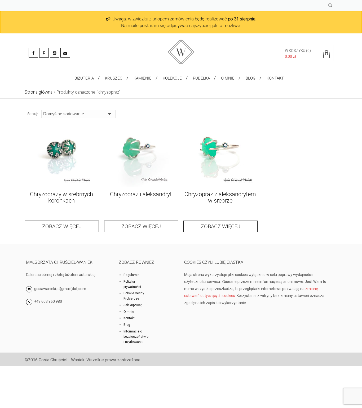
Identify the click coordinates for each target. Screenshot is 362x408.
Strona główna (38, 92)
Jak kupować (132, 305)
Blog (126, 325)
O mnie (128, 312)
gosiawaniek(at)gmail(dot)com (59, 289)
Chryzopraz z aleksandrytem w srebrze (220, 197)
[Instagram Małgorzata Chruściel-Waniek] (54, 53)
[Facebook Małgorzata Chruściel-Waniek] (33, 53)
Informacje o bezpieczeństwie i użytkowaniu (135, 337)
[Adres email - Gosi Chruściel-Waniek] (65, 53)
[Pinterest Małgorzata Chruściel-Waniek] (44, 53)
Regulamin (131, 275)
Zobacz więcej (62, 226)
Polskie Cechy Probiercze (133, 295)
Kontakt (129, 318)
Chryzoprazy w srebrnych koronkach (61, 197)
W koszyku (295, 51)
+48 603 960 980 (48, 301)
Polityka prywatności (132, 284)
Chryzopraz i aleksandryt (141, 194)
